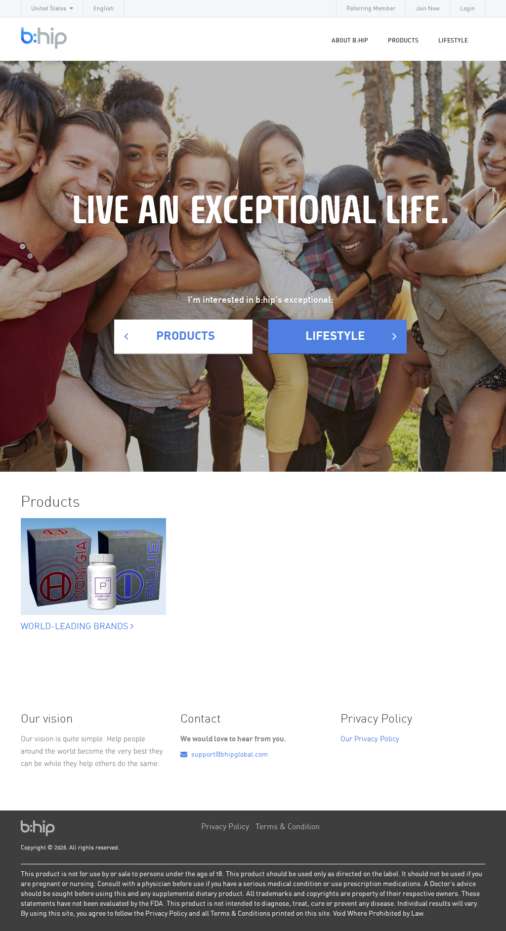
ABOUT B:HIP (350, 40)
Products (403, 40)
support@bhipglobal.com (229, 754)
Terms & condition (287, 827)
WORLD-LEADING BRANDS (75, 626)
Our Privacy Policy (369, 739)
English (103, 8)
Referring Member (370, 8)
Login (467, 8)
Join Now (428, 8)
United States (48, 8)
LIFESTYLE (453, 40)
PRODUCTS (185, 336)
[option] (93, 564)
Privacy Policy (225, 827)
